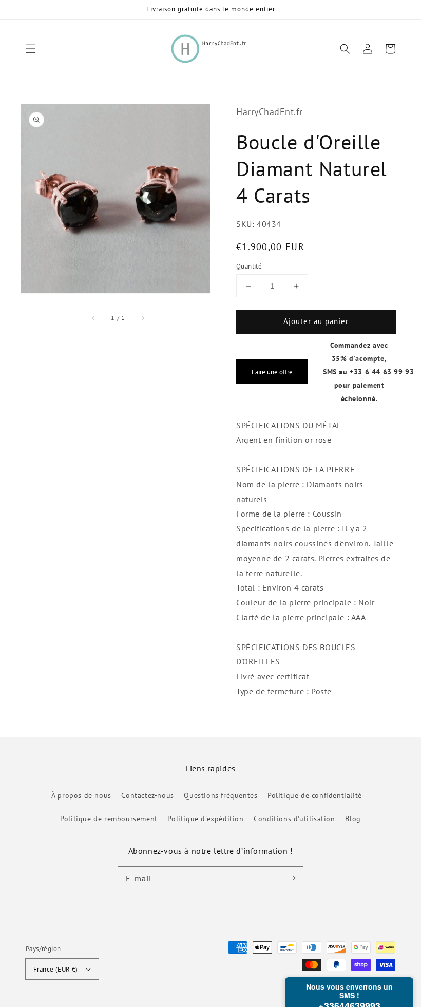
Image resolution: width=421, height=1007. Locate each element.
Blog (352, 818)
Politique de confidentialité (314, 795)
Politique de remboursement (109, 818)
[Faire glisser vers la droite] (142, 318)
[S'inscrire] (291, 878)
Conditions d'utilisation (294, 818)
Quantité (249, 266)
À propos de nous (81, 795)
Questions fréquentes (220, 795)
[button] (31, 48)
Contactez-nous (147, 795)
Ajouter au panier (316, 321)
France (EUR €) (55, 969)
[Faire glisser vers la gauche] (93, 318)
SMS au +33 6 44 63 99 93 (368, 371)
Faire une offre (272, 371)
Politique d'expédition (205, 818)
